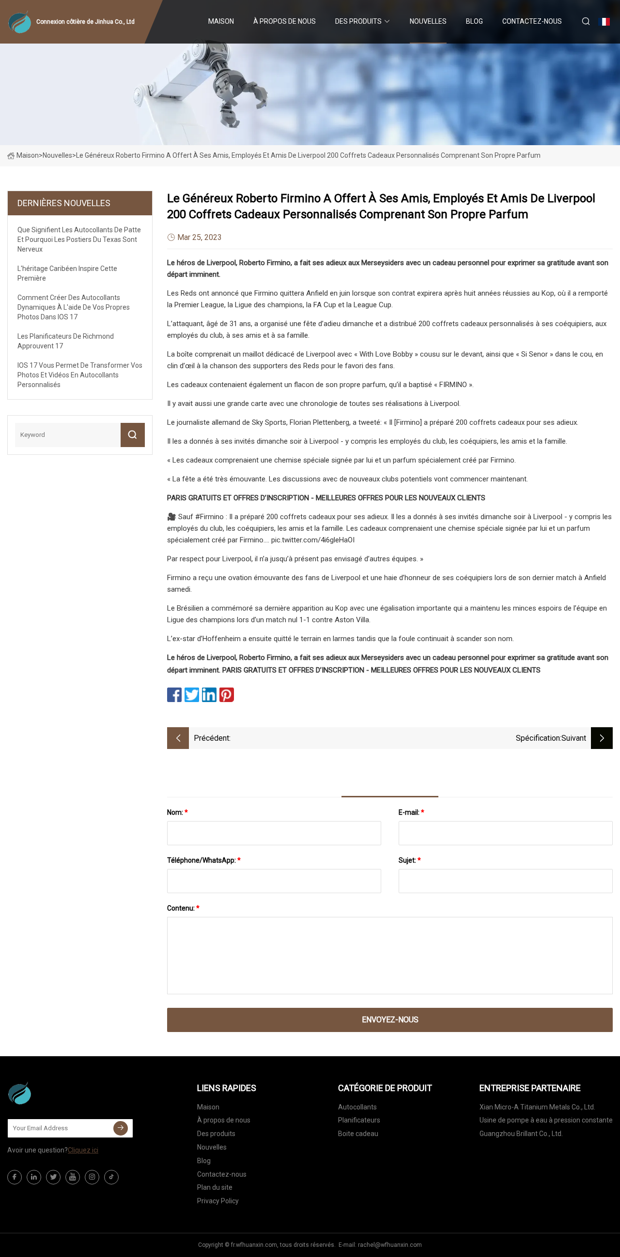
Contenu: (183, 908)
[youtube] (72, 1177)
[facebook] (14, 1177)
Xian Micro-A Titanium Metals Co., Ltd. (537, 1107)
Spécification (538, 738)
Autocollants (357, 1107)
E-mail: (411, 812)
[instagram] (92, 1177)
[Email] (120, 1128)
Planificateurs (359, 1120)
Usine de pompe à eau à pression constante (546, 1120)
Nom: (177, 812)
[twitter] (53, 1177)
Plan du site (214, 1187)
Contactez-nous (532, 21)
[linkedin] (34, 1177)
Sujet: (410, 860)
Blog (474, 21)
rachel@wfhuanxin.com (390, 1245)
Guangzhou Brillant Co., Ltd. (521, 1133)
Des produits (358, 21)
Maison (221, 21)
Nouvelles (428, 21)
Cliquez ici (83, 1150)
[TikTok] (111, 1177)
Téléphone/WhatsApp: (204, 860)
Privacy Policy (218, 1201)
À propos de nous (284, 21)
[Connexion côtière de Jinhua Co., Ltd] (55, 1093)
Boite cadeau (358, 1133)
